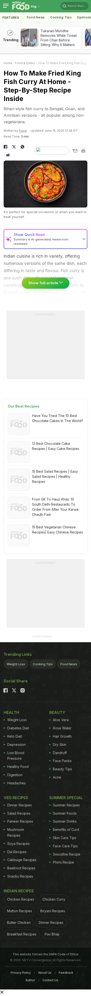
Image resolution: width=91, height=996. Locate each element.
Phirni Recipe (63, 862)
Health (11, 712)
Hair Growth (62, 736)
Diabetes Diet (18, 728)
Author (30, 980)
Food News (36, 17)
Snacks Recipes (20, 876)
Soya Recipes (18, 844)
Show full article (43, 283)
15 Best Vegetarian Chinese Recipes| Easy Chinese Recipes (57, 529)
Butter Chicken (19, 922)
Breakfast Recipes (21, 934)
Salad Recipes (18, 813)
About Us (44, 972)
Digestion (14, 775)
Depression (16, 744)
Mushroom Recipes (15, 832)
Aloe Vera (61, 720)
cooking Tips (61, 17)
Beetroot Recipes (21, 868)
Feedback (66, 972)
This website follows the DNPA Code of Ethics (46, 954)
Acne (57, 777)
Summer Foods (65, 813)
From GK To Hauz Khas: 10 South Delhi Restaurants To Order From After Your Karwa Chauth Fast (55, 507)
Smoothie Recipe (66, 854)
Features (10, 17)
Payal (23, 130)
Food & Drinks (25, 63)
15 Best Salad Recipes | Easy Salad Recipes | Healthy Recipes (55, 476)
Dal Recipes (16, 852)
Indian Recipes (19, 890)
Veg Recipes (16, 797)
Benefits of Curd (66, 829)
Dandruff (60, 753)
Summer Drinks (65, 821)
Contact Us (50, 980)
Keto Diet (14, 736)
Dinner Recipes (19, 805)
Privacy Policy (21, 972)
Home (8, 63)
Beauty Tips (62, 769)
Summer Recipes (66, 805)
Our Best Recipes (24, 406)
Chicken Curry (53, 899)
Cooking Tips (43, 664)
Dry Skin (59, 744)
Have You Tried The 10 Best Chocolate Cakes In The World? (57, 418)
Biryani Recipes (52, 911)
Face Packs (62, 761)
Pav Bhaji (52, 934)
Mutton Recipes (19, 911)
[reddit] (8, 155)
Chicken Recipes (20, 899)
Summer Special (66, 797)
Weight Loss (16, 664)
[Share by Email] (74, 151)
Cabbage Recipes (21, 860)
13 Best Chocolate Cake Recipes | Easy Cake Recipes (55, 446)
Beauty (57, 712)
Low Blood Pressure (15, 756)
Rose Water (62, 728)
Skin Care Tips (64, 838)
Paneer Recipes (20, 821)
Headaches (16, 783)
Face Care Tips (65, 846)
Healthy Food (18, 766)
